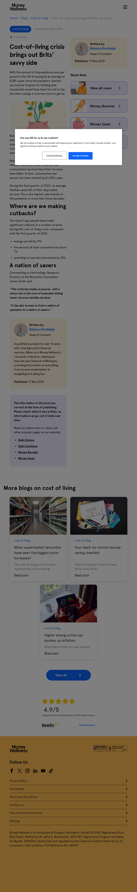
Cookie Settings (54, 155)
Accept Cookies (80, 155)
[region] (68, 147)
